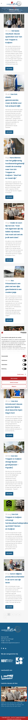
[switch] (24, 360)
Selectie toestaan (14, 382)
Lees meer (9, 68)
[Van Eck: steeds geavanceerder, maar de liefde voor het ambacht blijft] (14, 83)
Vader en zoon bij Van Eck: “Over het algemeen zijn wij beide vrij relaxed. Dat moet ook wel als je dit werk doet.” (12, 704)
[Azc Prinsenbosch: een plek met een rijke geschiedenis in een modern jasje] (14, 272)
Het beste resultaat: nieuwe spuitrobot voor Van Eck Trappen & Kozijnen (13, 37)
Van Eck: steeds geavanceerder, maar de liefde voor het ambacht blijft (13, 100)
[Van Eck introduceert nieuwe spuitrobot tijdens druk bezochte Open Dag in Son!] (14, 391)
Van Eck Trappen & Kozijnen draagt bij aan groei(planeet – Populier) (13, 462)
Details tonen (20, 374)
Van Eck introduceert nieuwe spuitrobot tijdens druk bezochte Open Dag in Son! (13, 407)
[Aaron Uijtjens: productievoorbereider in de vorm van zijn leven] (14, 565)
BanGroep (18, 719)
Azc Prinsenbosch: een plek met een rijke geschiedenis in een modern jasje (13, 286)
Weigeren (14, 386)
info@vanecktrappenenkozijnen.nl (10, 642)
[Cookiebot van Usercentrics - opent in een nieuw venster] (20, 333)
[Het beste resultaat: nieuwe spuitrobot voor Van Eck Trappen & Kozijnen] (14, 21)
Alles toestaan (14, 378)
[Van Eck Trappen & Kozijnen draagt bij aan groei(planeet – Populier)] (14, 447)
